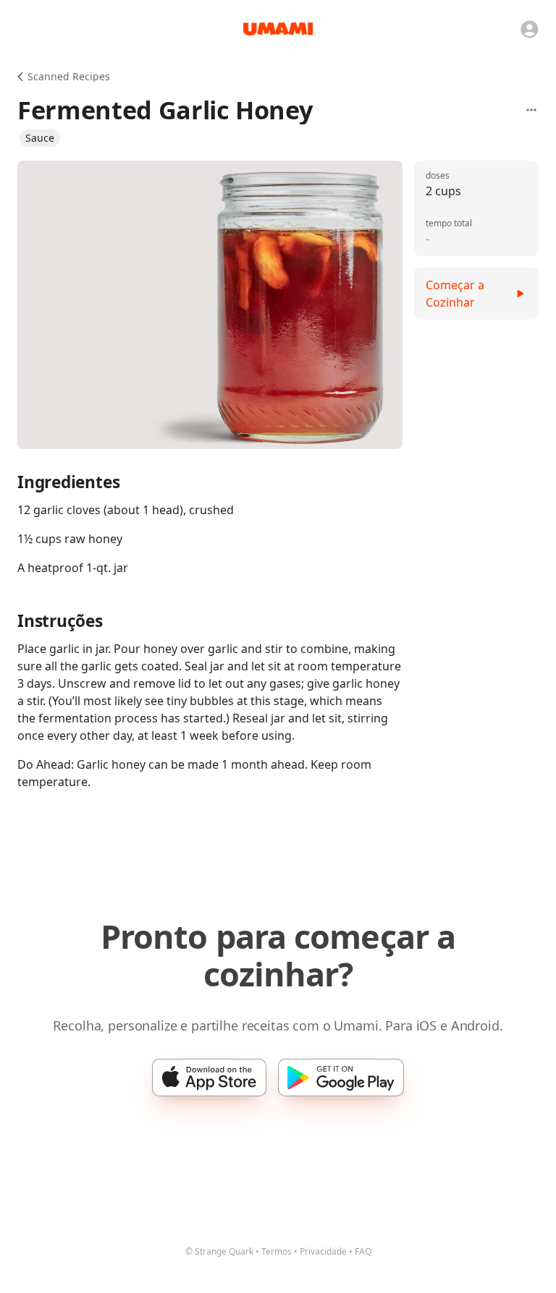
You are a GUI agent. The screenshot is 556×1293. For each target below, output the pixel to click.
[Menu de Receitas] (531, 110)
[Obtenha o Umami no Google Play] (341, 1077)
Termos (276, 1251)
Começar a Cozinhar (455, 293)
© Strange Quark (219, 1251)
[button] (40, 138)
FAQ (363, 1251)
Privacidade (323, 1251)
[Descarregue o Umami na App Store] (209, 1077)
